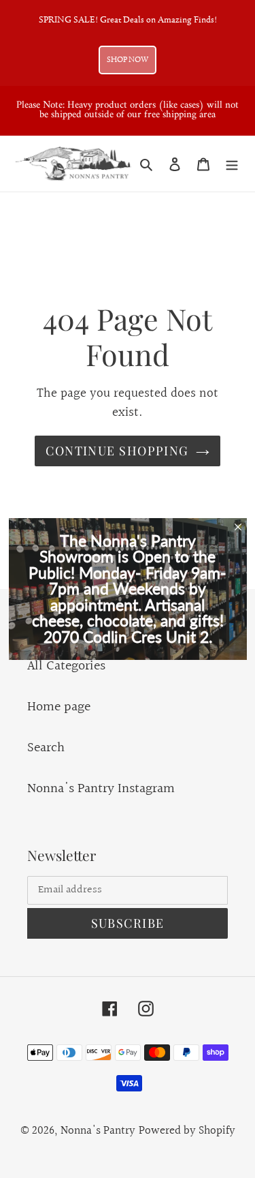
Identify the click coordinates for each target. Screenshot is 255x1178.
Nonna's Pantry (98, 1130)
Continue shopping (117, 450)
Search (46, 748)
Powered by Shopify (187, 1130)
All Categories (66, 666)
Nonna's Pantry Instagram (101, 789)
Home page (58, 707)
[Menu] (232, 164)
